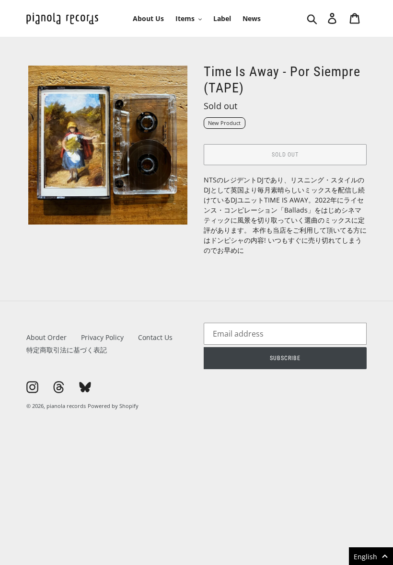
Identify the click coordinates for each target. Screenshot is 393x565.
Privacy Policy (102, 337)
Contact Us (155, 337)
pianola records (66, 405)
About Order (46, 337)
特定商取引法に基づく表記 (66, 349)
